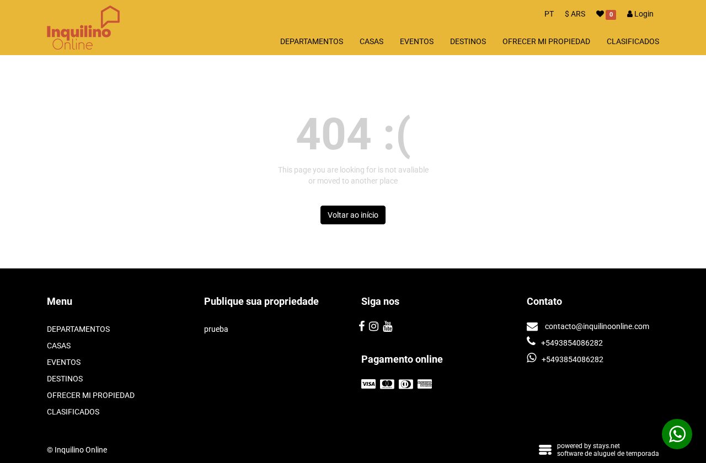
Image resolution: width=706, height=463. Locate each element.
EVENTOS (417, 41)
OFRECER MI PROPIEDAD (546, 41)
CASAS (371, 41)
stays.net (606, 446)
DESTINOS (468, 41)
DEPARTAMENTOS (311, 41)
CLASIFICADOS (633, 41)
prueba (216, 329)
